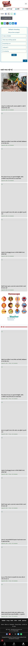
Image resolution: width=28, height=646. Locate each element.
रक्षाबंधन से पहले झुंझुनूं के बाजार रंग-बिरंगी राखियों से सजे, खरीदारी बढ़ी (13, 253)
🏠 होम (1, 9)
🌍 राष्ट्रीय (17, 9)
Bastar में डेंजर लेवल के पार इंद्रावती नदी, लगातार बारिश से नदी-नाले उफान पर (13, 578)
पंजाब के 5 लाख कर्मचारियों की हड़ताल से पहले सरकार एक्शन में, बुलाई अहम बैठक (13, 540)
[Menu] (14, 643)
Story (4, 644)
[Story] (4, 643)
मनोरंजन (15, 620)
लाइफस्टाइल (24, 620)
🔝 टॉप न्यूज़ (9, 9)
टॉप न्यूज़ (8, 620)
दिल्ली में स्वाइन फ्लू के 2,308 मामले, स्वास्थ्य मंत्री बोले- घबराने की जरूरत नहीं (13, 287)
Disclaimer (12, 624)
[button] (6, 14)
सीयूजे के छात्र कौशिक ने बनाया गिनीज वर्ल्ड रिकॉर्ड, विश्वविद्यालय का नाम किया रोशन (14, 142)
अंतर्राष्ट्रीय (3, 620)
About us (7, 624)
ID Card (14, 626)
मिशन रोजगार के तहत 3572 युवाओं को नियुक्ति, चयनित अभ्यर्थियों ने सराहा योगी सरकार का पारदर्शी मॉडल (12, 177)
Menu (14, 644)
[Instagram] (15, 634)
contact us (24, 624)
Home (2, 624)
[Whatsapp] (21, 634)
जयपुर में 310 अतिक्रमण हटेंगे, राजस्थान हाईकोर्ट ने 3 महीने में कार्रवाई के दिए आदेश (13, 107)
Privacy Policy (18, 624)
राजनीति (19, 620)
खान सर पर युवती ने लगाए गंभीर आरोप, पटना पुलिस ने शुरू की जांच (13, 213)
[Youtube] (10, 634)
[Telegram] (18, 634)
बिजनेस (12, 620)
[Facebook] (7, 634)
